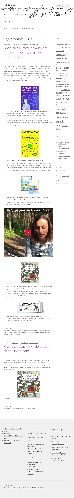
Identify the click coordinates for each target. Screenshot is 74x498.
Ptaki (57, 95)
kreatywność (63, 75)
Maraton (58, 84)
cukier (68, 47)
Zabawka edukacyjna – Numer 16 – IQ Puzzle (64, 158)
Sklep (5, 22)
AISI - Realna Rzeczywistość (35, 449)
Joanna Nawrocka (62, 73)
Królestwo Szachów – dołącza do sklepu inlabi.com (27, 348)
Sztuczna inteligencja (62, 107)
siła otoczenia (61, 102)
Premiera (7, 15)
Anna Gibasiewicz (11, 330)
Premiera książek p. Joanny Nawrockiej (63, 152)
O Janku (31, 332)
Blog (11, 328)
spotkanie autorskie (9, 334)
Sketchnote (37, 332)
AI (56, 45)
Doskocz (19, 330)
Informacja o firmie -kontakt (13, 429)
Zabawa (63, 109)
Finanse (30, 330)
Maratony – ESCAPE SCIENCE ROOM (63, 143)
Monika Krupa (24, 332)
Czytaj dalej (7, 399)
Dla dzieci (60, 50)
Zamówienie (7, 443)
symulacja (66, 104)
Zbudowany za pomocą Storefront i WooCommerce (27, 488)
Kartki (58, 75)
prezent (59, 92)
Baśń (64, 47)
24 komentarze (33, 44)
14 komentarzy (33, 343)
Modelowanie (59, 86)
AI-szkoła (62, 181)
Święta (58, 129)
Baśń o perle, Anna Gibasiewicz (64, 177)
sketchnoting (59, 105)
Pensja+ (59, 89)
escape (58, 58)
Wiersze (58, 109)
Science (67, 95)
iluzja (66, 67)
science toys (62, 98)
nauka (66, 87)
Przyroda (64, 93)
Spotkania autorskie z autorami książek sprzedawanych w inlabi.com (26, 52)
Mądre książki (19, 15)
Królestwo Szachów (38, 330)
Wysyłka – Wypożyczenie (11, 440)
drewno (60, 54)
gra (68, 62)
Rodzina (62, 95)
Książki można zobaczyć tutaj (20, 202)
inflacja (58, 70)
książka (59, 78)
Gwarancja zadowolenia (63, 65)
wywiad (18, 334)
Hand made (59, 68)
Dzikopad (25, 330)
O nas (5, 431)
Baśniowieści (59, 47)
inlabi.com (10, 5)
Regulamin (7, 433)
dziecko (67, 55)
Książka (10, 332)
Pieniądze (65, 89)
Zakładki (65, 126)
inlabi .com (24, 44)
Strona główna (10, 28)
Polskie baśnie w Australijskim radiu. (63, 147)
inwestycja (63, 70)
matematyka (65, 84)
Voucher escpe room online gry (36, 433)
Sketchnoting (45, 332)
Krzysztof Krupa (22, 408)
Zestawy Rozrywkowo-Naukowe (38, 15)
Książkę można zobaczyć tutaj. (32, 168)
